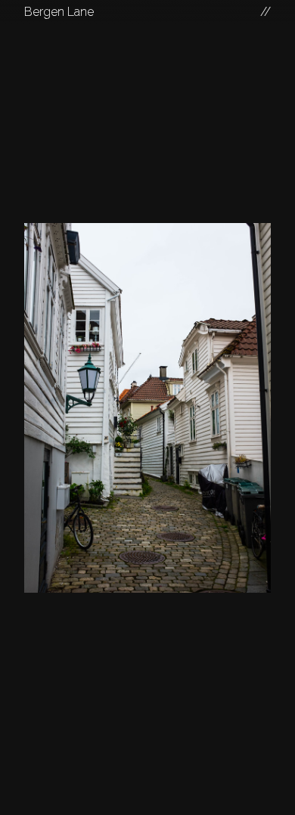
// (265, 12)
